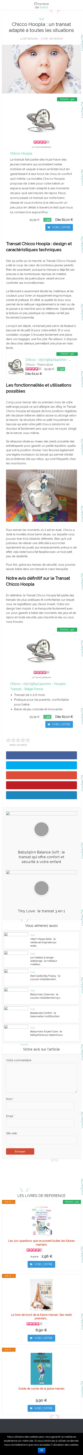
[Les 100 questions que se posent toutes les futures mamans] (41, 1221)
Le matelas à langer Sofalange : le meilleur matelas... (43, 961)
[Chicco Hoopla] (41, 120)
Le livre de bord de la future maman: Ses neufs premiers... (41, 1316)
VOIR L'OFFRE (61, 227)
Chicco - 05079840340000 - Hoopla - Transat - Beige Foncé (49, 360)
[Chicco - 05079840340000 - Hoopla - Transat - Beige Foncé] (15, 366)
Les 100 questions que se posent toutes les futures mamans (41, 1242)
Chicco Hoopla (21, 153)
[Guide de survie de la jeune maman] (41, 1369)
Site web (11, 1133)
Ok (41, 1450)
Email (10, 1116)
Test (41, 19)
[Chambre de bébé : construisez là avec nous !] (41, 4)
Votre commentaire (18, 1060)
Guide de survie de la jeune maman (41, 1388)
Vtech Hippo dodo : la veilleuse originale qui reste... (43, 942)
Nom (10, 1099)
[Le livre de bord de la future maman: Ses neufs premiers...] (41, 1295)
